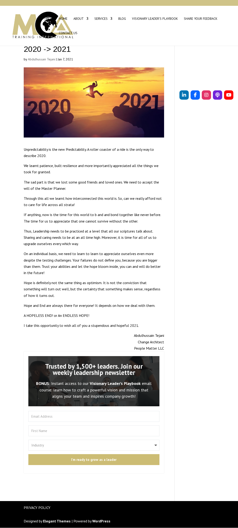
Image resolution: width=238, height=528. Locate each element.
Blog (122, 19)
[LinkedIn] (184, 95)
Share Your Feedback (200, 19)
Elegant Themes (57, 521)
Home (63, 19)
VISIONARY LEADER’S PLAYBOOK (155, 19)
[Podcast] (217, 95)
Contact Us (68, 33)
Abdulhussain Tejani (41, 59)
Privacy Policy (37, 507)
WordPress (101, 521)
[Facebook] (195, 95)
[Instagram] (206, 95)
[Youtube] (228, 95)
